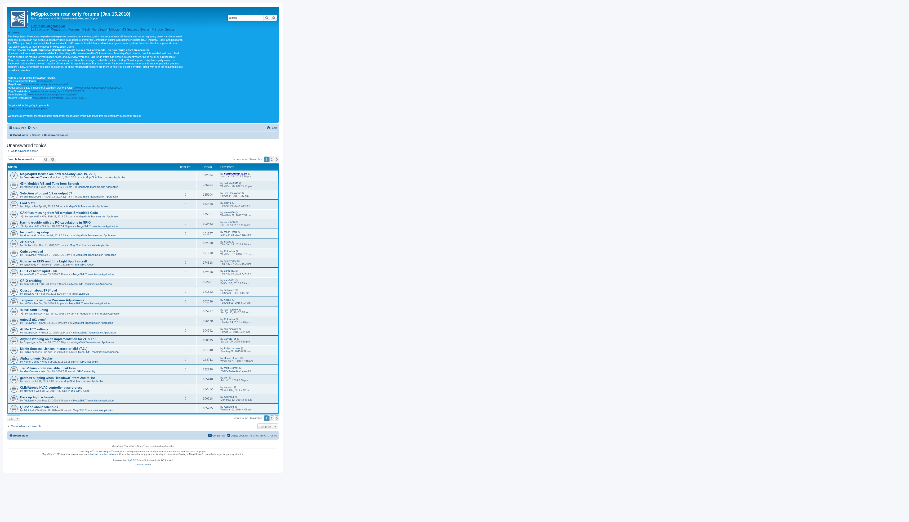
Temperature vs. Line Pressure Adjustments (52, 300)
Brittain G (29, 293)
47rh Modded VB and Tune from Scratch (49, 183)
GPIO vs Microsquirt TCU (38, 271)
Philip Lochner (32, 352)
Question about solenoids (39, 407)
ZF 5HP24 (27, 242)
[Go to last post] (249, 173)
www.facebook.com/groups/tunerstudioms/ (52, 94)
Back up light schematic (37, 397)
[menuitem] (32, 128)
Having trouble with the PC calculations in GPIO (55, 222)
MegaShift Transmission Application (106, 177)
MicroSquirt (99, 29)
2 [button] (271, 159)
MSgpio (114, 29)
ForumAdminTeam (35, 177)
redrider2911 (31, 186)
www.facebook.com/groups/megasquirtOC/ (98, 87)
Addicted (29, 400)
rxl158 (27, 303)
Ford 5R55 (27, 203)
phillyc (27, 206)
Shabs (27, 245)
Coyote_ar (30, 342)
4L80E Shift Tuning (34, 310)
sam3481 (29, 274)
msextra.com (44, 81)
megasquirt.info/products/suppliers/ (28, 108)
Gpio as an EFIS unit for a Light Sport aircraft (53, 261)
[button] (277, 159)
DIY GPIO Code (84, 264)
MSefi (86, 29)
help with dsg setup (34, 232)
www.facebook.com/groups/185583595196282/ (58, 91)
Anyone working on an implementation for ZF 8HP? (58, 339)
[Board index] (19, 18)
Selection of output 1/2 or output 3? (46, 193)
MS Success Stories (135, 29)
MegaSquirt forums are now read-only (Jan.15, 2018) (58, 174)
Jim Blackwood (32, 196)
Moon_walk (30, 235)
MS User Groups (163, 29)
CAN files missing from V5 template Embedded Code (59, 213)
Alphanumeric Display (36, 358)
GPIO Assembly (89, 361)
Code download (31, 251)
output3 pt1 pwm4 (33, 319)
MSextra (13, 33)
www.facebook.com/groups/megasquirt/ (45, 84)
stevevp (28, 390)
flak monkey (36, 313)
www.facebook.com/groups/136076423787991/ (59, 97)
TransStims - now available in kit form (48, 368)
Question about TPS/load (38, 290)
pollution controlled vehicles (103, 454)
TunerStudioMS (80, 293)
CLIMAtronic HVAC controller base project (51, 387)
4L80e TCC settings (34, 329)
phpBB (130, 460)
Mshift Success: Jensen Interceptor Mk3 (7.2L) (53, 349)
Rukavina (29, 254)
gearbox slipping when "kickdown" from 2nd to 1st (57, 378)
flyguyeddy (30, 264)
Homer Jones (31, 361)
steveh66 (34, 216)
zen (26, 381)
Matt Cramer (31, 371)
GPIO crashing (31, 281)
